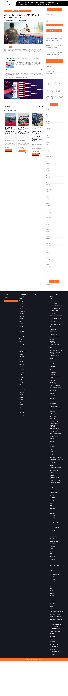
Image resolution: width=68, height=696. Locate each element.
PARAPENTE (52, 588)
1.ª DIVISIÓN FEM (52, 342)
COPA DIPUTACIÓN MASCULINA (55, 324)
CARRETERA (55, 517)
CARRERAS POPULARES (58, 305)
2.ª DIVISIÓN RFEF (53, 400)
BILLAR (51, 505)
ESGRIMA (51, 548)
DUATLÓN (51, 545)
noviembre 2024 (48, 156)
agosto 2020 (48, 276)
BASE (51, 347)
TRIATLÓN (51, 606)
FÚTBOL (20, 2)
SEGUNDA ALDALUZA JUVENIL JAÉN (56, 408)
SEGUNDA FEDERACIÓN (54, 434)
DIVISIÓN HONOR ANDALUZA (54, 648)
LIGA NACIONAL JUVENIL (54, 406)
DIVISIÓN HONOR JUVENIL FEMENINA (56, 349)
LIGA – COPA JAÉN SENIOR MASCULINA (56, 611)
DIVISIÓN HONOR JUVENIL (54, 454)
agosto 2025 (48, 135)
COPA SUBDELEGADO (53, 469)
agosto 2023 (48, 191)
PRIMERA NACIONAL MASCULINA (55, 359)
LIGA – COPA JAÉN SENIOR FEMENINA (56, 609)
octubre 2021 (48, 243)
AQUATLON (52, 500)
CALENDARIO (52, 363)
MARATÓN (57, 527)
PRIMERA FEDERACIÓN (53, 431)
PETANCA (51, 590)
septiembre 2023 (48, 189)
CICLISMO (51, 530)
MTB (54, 530)
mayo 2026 (47, 114)
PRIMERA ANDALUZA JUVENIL (55, 456)
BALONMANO (28, 4)
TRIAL (54, 581)
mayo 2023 (47, 198)
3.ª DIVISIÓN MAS (53, 641)
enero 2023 (47, 208)
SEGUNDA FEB (52, 337)
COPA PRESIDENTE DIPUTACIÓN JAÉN (56, 387)
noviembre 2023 (48, 184)
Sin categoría (52, 633)
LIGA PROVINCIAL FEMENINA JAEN (55, 477)
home (47, 12)
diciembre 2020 (48, 266)
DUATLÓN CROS (52, 546)
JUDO (51, 568)
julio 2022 (47, 222)
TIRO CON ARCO (52, 601)
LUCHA (51, 572)
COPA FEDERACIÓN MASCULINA (55, 385)
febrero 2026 (48, 121)
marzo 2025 (48, 147)
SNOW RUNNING (52, 374)
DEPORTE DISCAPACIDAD (54, 536)
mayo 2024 (47, 170)
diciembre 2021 (48, 238)
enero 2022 (47, 236)
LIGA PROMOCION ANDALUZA (55, 561)
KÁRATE (51, 570)
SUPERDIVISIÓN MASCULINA (54, 654)
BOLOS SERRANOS (53, 361)
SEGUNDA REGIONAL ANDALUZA (57, 631)
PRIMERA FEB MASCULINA (54, 336)
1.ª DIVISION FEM (52, 636)
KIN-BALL (51, 487)
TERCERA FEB (52, 339)
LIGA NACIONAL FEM (53, 329)
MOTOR (51, 581)
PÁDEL (13, 10)
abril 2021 (47, 257)
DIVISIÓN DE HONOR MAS (54, 646)
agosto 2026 (48, 107)
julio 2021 (47, 250)
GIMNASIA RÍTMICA (53, 556)
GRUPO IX (51, 485)
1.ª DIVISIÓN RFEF (53, 395)
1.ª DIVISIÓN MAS (53, 638)
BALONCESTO (21, 4)
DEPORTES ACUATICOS (54, 541)
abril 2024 (47, 172)
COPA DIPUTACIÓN (53, 411)
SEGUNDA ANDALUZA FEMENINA (55, 433)
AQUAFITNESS (52, 498)
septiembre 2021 (48, 245)
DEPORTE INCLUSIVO (53, 390)
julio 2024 (47, 165)
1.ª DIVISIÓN (52, 439)
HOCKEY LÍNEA (52, 559)
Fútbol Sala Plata (48, 66)
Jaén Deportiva (7, 10)
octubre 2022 (48, 215)
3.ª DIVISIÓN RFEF (53, 403)
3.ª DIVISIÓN (52, 449)
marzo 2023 (48, 203)
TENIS (51, 600)
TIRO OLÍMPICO (52, 605)
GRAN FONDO (55, 522)
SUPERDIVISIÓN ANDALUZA (54, 651)
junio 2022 (47, 224)
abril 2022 (47, 229)
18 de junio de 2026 (36, 138)
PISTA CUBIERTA (57, 310)
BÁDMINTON (51, 2)
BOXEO (51, 510)
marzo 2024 (48, 175)
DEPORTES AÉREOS (53, 543)
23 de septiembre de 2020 (9, 20)
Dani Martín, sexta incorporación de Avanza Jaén (54, 49)
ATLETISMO (36, 2)
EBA (50, 326)
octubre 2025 (48, 130)
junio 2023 (47, 196)
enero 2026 (47, 123)
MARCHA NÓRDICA (53, 372)
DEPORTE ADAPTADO (53, 534)
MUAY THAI (52, 495)
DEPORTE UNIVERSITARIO (54, 540)
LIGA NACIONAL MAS (53, 331)
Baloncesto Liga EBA (49, 64)
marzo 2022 (48, 231)
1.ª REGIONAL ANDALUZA (56, 624)
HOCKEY (51, 558)
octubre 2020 (48, 271)
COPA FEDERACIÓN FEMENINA (55, 383)
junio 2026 (47, 111)
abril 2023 (47, 201)
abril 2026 (47, 116)
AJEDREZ (51, 298)
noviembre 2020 (48, 269)
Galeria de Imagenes (45, 4)
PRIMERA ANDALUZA (53, 613)
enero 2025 (47, 151)
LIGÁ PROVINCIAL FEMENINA (54, 355)
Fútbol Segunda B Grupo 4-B (50, 71)
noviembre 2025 (48, 128)
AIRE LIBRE (51, 296)
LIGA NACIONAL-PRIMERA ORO (55, 316)
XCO (56, 530)
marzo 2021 (48, 259)
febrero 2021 (48, 262)
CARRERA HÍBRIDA (53, 512)
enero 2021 (47, 264)
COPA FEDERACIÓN (53, 413)
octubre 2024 (48, 158)
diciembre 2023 (48, 182)
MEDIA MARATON (57, 308)
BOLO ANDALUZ (52, 508)
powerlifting (52, 593)
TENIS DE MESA (43, 2)
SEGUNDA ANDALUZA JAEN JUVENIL (56, 457)
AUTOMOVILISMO (56, 574)
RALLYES (54, 579)
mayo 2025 (47, 142)
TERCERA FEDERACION (54, 436)
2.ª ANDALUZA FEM (53, 398)
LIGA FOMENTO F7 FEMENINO (55, 428)
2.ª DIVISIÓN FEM (52, 448)
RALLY (56, 529)
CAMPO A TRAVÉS (57, 303)
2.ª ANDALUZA (52, 396)
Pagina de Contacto (49, 14)
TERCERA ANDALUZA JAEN (54, 618)
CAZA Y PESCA (52, 513)
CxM (50, 369)
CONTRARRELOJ (56, 520)
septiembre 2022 (48, 217)
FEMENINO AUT (54, 629)
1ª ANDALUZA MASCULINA (54, 344)
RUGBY (31, 2)
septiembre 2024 (48, 161)
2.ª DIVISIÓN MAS (53, 346)
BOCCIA (51, 507)
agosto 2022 (48, 219)
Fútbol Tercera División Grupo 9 (51, 73)
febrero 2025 (48, 149)
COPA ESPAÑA (52, 382)
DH (55, 525)
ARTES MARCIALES (53, 300)
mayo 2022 (47, 226)
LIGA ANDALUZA (52, 313)
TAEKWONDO (52, 598)
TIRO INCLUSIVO (52, 603)
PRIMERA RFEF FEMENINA (54, 421)
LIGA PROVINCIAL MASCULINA (55, 334)
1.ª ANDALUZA (52, 393)
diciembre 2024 (48, 154)
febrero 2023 (48, 205)
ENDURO (54, 576)
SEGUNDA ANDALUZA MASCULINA (55, 616)
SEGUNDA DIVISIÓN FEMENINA (55, 480)
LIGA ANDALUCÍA (52, 649)
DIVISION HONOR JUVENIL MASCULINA (56, 350)
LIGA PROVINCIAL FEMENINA (54, 332)
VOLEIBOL (51, 608)
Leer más (9, 150)
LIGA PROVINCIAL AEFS (53, 475)
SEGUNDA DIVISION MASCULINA (55, 482)
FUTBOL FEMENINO (53, 425)
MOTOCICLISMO (55, 577)
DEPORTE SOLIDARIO (53, 538)
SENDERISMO (52, 595)
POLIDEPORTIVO (35, 4)
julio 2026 (47, 109)
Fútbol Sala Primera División (50, 68)
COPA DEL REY (52, 380)
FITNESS (51, 551)
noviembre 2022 (48, 212)
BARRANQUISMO (52, 503)
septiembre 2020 (48, 273)
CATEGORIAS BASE (53, 405)
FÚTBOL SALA (26, 2)
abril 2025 (47, 144)
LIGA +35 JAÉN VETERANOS (54, 489)
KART (60, 574)
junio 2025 (21, 319)
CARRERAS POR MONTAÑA (54, 367)
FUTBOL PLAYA (52, 418)
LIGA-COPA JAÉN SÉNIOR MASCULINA (56, 494)
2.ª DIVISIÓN (52, 444)
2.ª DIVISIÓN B (52, 446)
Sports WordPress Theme (31, 659)
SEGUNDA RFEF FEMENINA (54, 423)
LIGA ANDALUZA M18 (57, 626)
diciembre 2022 (48, 210)
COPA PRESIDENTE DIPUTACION (55, 467)
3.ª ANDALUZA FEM (53, 401)
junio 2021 (47, 252)
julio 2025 (47, 137)
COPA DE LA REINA (53, 426)
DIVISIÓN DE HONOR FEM (54, 470)
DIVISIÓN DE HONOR (53, 416)
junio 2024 (47, 168)
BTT (54, 515)
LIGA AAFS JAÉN (52, 472)
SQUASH (51, 596)
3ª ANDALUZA (52, 451)
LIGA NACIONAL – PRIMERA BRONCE (56, 315)
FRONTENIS (52, 553)
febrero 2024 (48, 177)
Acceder (36, 296)
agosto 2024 (48, 163)
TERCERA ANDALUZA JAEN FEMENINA (56, 619)
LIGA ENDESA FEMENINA (54, 327)
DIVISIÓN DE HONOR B (56, 628)
